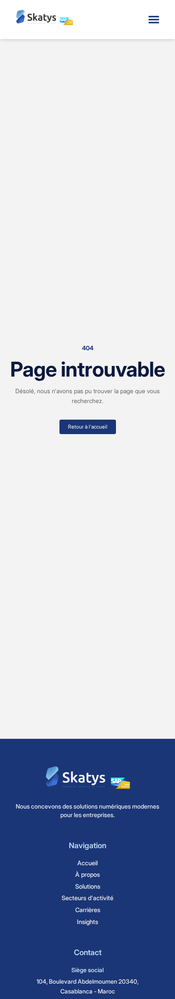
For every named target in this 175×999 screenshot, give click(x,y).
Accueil (87, 863)
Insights (87, 921)
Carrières (87, 909)
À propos (87, 874)
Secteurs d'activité (87, 897)
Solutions (87, 886)
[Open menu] (154, 20)
